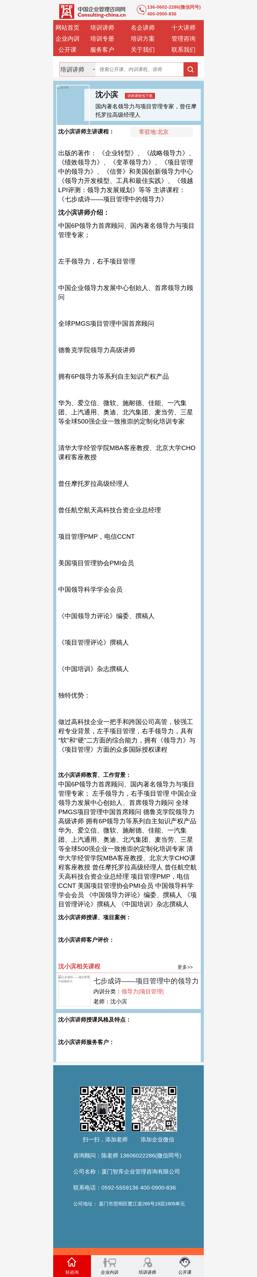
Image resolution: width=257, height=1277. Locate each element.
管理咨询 (183, 38)
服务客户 (102, 49)
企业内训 (67, 38)
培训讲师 (102, 27)
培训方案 (143, 38)
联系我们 (183, 49)
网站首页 (67, 27)
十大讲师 (183, 27)
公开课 (67, 49)
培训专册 (102, 38)
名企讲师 (143, 27)
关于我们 (143, 49)
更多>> (185, 967)
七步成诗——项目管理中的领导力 (146, 981)
